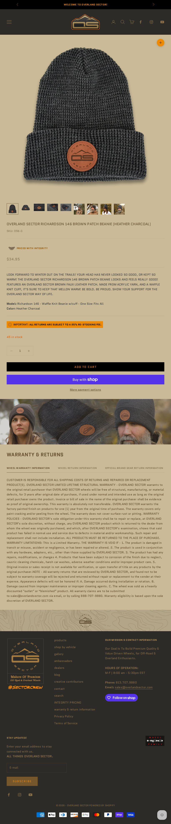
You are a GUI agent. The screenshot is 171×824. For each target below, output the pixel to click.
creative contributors (68, 681)
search (58, 695)
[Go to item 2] (26, 207)
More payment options (85, 390)
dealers (59, 668)
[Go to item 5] (66, 207)
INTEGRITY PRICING (67, 702)
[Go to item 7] (92, 209)
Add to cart (85, 367)
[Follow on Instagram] (151, 22)
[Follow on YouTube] (162, 22)
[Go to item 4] (52, 207)
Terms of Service (66, 723)
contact (59, 689)
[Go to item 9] (119, 209)
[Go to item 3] (39, 207)
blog (57, 675)
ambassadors (63, 661)
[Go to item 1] (12, 209)
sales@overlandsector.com (134, 687)
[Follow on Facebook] (140, 22)
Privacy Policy (63, 716)
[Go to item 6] (79, 209)
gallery (58, 654)
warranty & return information (74, 709)
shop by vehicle (65, 647)
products (60, 640)
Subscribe (22, 781)
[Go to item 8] (106, 209)
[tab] (28, 469)
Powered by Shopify (102, 805)
